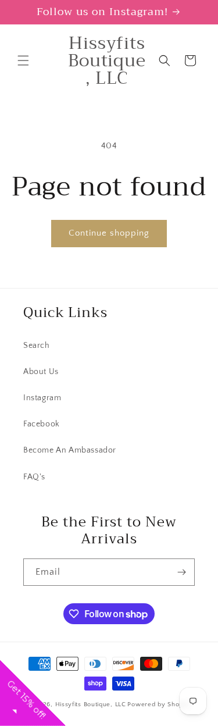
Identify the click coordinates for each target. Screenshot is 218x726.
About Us (41, 371)
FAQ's (34, 477)
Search (36, 345)
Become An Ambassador (69, 450)
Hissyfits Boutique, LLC (90, 704)
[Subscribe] (181, 572)
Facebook (41, 424)
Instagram (42, 398)
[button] (23, 60)
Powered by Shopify (159, 704)
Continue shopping (109, 233)
